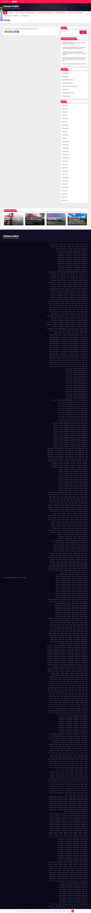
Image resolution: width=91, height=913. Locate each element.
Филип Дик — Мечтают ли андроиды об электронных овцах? (76, 811)
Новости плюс (65, 89)
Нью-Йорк (58, 673)
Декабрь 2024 (65, 148)
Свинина (85, 744)
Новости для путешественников (25, 12)
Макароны (62, 568)
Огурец (64, 679)
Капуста (52, 511)
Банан (73, 305)
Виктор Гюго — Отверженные (52, 322)
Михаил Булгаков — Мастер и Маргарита (79, 601)
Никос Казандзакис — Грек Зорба (81, 664)
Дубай (50, 458)
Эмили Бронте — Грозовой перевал (80, 883)
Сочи (64, 763)
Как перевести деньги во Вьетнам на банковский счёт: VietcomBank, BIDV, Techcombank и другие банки (73, 59)
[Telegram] (1, 15)
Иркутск (70, 492)
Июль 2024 (64, 164)
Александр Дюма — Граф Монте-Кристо (64, 250)
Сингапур (72, 759)
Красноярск (85, 521)
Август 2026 (65, 105)
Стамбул (73, 765)
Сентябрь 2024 (65, 157)
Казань (50, 500)
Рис (77, 706)
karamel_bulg (81, 223)
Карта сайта (85, 511)
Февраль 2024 (65, 177)
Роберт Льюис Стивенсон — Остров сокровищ (65, 708)
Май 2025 (64, 131)
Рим (48, 704)
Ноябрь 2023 (65, 180)
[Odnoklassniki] (1, 10)
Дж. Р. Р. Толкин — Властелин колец (80, 400)
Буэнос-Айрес (72, 316)
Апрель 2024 (65, 171)
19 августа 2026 (10, 221)
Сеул (72, 750)
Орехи (66, 685)
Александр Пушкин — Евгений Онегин (80, 250)
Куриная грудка (50, 530)
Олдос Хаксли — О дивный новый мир (71, 681)
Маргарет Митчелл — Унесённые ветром (67, 574)
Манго (63, 572)
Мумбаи (78, 631)
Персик (75, 698)
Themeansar (24, 577)
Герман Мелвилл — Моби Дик (55, 358)
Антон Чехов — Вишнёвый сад (81, 288)
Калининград (85, 502)
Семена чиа (85, 746)
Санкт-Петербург (62, 738)
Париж (79, 687)
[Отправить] (1, 20)
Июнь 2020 (64, 193)
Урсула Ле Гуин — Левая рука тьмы (66, 788)
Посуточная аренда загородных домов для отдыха (74, 63)
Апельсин (62, 301)
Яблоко (49, 906)
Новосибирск (67, 666)
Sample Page (56, 244)
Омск (80, 681)
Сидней (52, 757)
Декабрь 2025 (65, 125)
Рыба (69, 712)
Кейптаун (54, 515)
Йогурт (51, 498)
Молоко (82, 618)
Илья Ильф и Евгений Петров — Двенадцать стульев (57, 492)
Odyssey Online (11, 6)
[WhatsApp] (1, 7)
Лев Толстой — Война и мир (70, 540)
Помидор (72, 700)
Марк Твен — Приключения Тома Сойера (63, 576)
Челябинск (65, 862)
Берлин (78, 311)
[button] (86, 14)
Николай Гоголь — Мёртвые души (53, 645)
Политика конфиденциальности (64, 700)
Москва (59, 624)
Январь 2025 (65, 144)
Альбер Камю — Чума (83, 271)
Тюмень (82, 784)
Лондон (74, 553)
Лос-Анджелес (65, 557)
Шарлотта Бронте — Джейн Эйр (81, 870)
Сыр (86, 780)
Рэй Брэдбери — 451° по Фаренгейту (80, 715)
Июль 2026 (64, 108)
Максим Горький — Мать (82, 570)
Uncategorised (65, 73)
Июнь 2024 (64, 167)
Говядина (63, 358)
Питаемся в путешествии (75, 12)
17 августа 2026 (31, 221)
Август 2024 (65, 161)
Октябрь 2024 (65, 154)
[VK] (1, 12)
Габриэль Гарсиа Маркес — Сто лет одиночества (58, 334)
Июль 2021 (64, 190)
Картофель (54, 513)
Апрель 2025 (65, 135)
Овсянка (69, 677)
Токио (68, 782)
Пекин (60, 691)
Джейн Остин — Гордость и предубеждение (61, 423)
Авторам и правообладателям (61, 248)
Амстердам (69, 282)
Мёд (81, 599)
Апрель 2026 (65, 118)
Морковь (52, 622)
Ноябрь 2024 (65, 151)
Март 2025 (64, 138)
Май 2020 (64, 197)
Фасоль (66, 792)
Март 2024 (64, 174)
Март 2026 (64, 121)
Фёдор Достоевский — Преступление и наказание (58, 799)
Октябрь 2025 (65, 128)
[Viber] (1, 17)
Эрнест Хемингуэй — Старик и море (80, 885)
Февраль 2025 (65, 141)
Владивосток (61, 322)
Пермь (49, 696)
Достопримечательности (45, 12)
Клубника (63, 519)
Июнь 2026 (64, 112)
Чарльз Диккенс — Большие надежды (80, 836)
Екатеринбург (60, 460)
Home (51, 244)
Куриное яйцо (72, 532)
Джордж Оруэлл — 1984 (52, 448)
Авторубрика (25, 15)
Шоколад (62, 883)
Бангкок (74, 307)
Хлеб (51, 836)
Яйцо (72, 908)
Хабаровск (71, 830)
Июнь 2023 (64, 184)
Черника (56, 868)
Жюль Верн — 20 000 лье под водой (66, 471)
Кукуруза (59, 528)
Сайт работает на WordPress (8, 577)
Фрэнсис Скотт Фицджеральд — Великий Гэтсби (59, 813)
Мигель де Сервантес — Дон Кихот (64, 601)
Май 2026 (64, 115)
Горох (86, 360)
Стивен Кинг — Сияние (73, 769)
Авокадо (61, 244)
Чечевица (81, 868)
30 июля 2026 (73, 223)
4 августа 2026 (52, 221)
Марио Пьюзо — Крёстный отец (81, 574)
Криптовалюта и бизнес (11, 15)
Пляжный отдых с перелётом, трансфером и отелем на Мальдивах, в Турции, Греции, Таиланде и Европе (74, 53)
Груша (57, 364)
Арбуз (67, 303)
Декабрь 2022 (65, 187)
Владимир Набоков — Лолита (52, 328)
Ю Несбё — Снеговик (83, 904)
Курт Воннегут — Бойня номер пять (65, 536)
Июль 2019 (64, 200)
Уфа (50, 790)
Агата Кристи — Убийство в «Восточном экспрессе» (77, 248)
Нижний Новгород (84, 635)
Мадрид (58, 563)
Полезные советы (60, 12)
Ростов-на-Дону (78, 708)
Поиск (64, 28)
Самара (51, 736)
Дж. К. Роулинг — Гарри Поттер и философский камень (76, 366)
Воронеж (73, 328)
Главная (11, 12)
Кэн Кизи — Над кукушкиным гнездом (80, 536)
